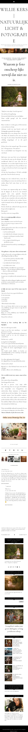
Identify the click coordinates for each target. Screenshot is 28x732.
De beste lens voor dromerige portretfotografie (17, 677)
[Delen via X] (5, 450)
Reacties (8, 486)
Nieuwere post (6, 534)
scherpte (19, 59)
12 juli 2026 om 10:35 (10, 490)
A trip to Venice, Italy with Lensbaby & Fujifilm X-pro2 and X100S (17, 651)
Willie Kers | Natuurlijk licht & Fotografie (17, 729)
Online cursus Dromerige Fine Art (14, 417)
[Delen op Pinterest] (14, 450)
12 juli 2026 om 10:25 (6, 471)
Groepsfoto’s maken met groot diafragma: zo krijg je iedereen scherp (14, 628)
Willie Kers (8, 489)
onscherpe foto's (11, 59)
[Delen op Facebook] (9, 450)
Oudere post (22, 534)
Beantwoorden (5, 483)
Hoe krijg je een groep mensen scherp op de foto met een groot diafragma (17, 642)
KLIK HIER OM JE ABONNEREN (12, 691)
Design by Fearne (13, 731)
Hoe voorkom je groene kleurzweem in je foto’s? (18, 667)
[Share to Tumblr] (18, 450)
